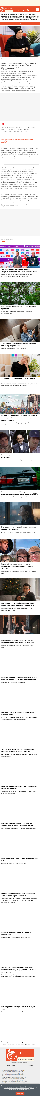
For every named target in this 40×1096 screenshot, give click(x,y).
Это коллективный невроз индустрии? (14, 497)
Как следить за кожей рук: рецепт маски (17, 1042)
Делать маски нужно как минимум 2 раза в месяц (18, 1044)
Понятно (20, 1093)
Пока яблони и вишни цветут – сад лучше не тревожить (18, 308)
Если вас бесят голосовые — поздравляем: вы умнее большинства (19, 787)
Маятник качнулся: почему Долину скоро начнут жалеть (17, 713)
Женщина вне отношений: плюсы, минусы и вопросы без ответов (18, 528)
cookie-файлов (25, 1089)
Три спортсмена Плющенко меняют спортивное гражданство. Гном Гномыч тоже (19, 271)
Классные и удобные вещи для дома (13, 348)
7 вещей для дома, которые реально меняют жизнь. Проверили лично (18, 345)
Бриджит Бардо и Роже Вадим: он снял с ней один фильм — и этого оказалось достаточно (19, 678)
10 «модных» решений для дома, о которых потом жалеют (18, 380)
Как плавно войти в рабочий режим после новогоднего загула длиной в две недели (18, 604)
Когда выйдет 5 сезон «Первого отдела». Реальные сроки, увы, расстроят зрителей (17, 641)
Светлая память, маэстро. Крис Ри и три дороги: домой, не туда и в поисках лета (17, 824)
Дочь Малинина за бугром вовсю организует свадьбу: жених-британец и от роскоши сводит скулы (18, 141)
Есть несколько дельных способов (13, 1012)
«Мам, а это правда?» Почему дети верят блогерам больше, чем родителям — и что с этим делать (18, 970)
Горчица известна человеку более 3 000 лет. (16, 937)
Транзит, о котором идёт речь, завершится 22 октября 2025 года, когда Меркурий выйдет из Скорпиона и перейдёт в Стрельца (19, 900)
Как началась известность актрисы (13, 682)
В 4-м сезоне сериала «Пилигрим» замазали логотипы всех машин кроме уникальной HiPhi (19, 493)
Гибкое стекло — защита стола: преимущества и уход (19, 860)
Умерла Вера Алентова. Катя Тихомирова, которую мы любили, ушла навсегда (17, 750)
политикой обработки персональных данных (19, 1088)
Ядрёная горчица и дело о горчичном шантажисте (16, 934)
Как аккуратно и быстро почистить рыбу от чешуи (18, 1008)
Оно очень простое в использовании (13, 863)
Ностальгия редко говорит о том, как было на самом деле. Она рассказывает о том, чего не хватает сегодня (19, 418)
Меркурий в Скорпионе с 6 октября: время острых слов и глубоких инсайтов (18, 895)
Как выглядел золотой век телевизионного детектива (18, 456)
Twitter (30, 1065)
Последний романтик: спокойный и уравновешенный (19, 828)
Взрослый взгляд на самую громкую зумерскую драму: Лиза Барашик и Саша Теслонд (17, 566)
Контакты (11, 1065)
